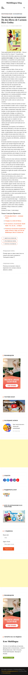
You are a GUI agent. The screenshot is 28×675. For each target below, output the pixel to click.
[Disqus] (14, 294)
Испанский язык (17, 13)
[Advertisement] (14, 453)
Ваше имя (6, 535)
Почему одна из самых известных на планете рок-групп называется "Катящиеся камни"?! (13, 255)
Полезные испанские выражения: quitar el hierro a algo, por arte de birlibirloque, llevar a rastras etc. (15, 230)
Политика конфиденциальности (9, 671)
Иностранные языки (6, 13)
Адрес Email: (6, 541)
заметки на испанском (10, 238)
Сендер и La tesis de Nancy (13, 220)
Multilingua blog (14, 3)
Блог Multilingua (10, 641)
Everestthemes (6, 673)
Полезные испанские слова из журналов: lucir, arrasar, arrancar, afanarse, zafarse (12, 267)
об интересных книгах (10, 241)
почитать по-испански (10, 243)
